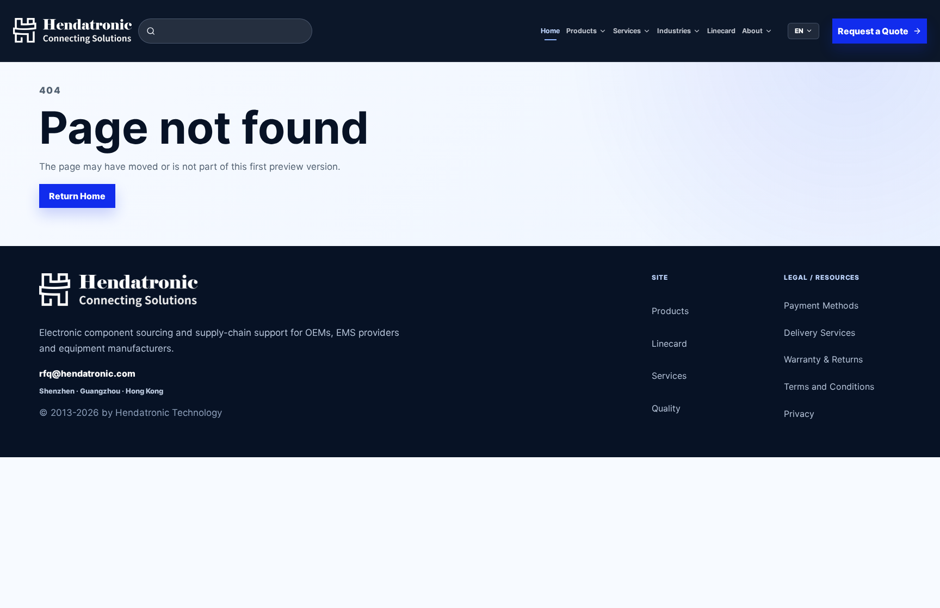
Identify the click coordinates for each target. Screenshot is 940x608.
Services (627, 31)
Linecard (721, 31)
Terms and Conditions (829, 386)
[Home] (72, 31)
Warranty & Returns (823, 359)
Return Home (77, 196)
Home (550, 31)
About (752, 31)
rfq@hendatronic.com (87, 373)
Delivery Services (819, 332)
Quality (666, 408)
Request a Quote (873, 31)
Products (581, 31)
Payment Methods (821, 305)
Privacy (799, 413)
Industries (674, 31)
